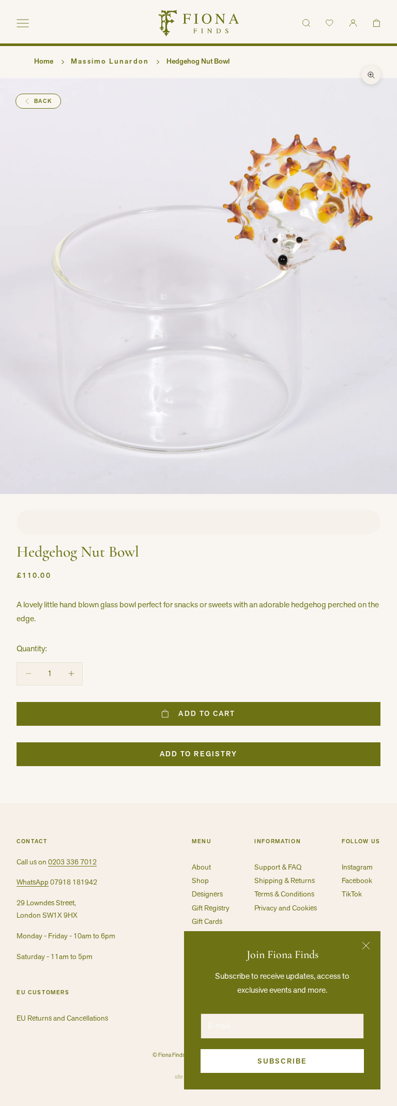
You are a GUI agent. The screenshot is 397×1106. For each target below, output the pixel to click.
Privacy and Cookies (285, 908)
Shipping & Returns (284, 880)
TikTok (352, 894)
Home (43, 61)
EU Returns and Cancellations (62, 1018)
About (201, 867)
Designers (207, 894)
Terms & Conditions (284, 894)
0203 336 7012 (72, 861)
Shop (200, 880)
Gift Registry (211, 908)
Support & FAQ (277, 867)
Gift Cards (207, 921)
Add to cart (206, 713)
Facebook (357, 880)
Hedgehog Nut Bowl (198, 61)
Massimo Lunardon (110, 61)
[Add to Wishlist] (198, 522)
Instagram (357, 867)
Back (43, 100)
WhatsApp (33, 882)
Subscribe (282, 1061)
